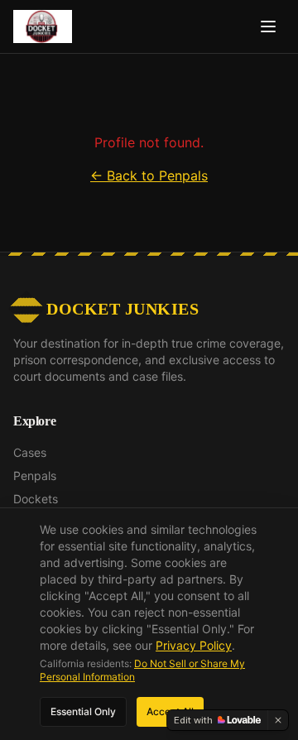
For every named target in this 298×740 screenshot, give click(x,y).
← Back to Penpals (149, 175)
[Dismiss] (278, 720)
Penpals (34, 476)
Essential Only (83, 711)
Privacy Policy (194, 645)
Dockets (35, 499)
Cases (29, 452)
